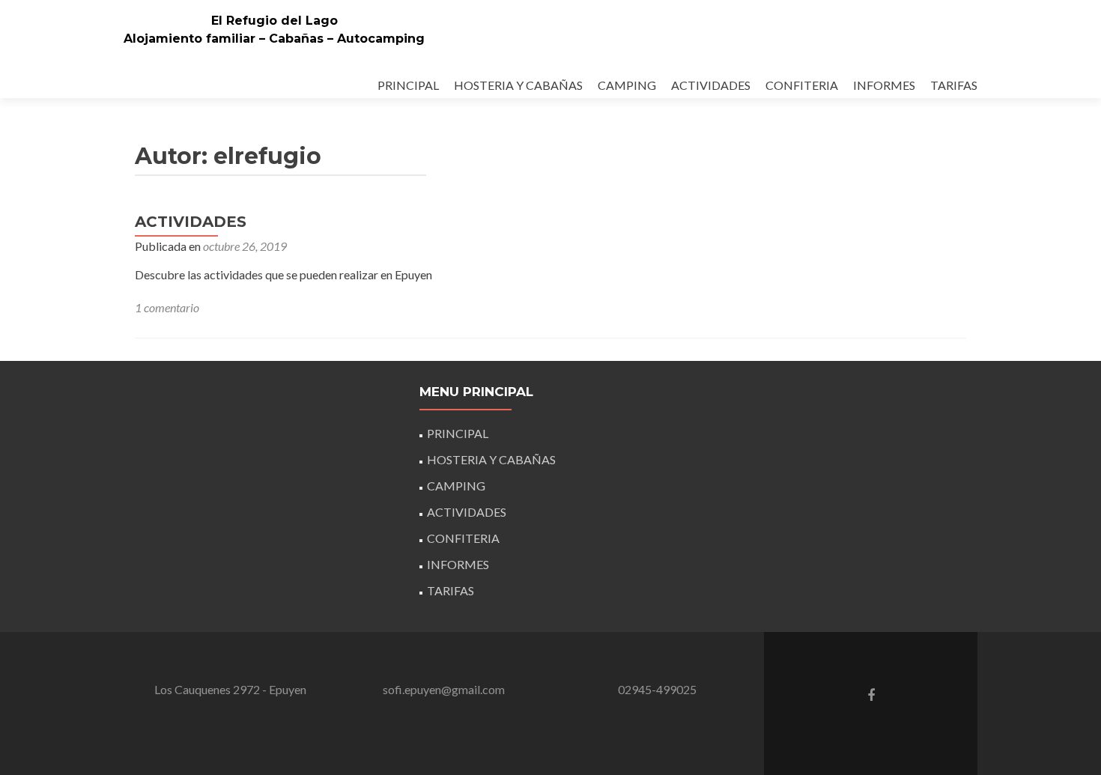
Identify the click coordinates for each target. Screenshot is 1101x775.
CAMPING (627, 85)
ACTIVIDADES (710, 85)
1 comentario (167, 307)
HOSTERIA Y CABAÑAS (518, 85)
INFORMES (884, 85)
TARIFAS (953, 85)
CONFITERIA (801, 85)
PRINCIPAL (408, 85)
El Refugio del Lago (274, 20)
